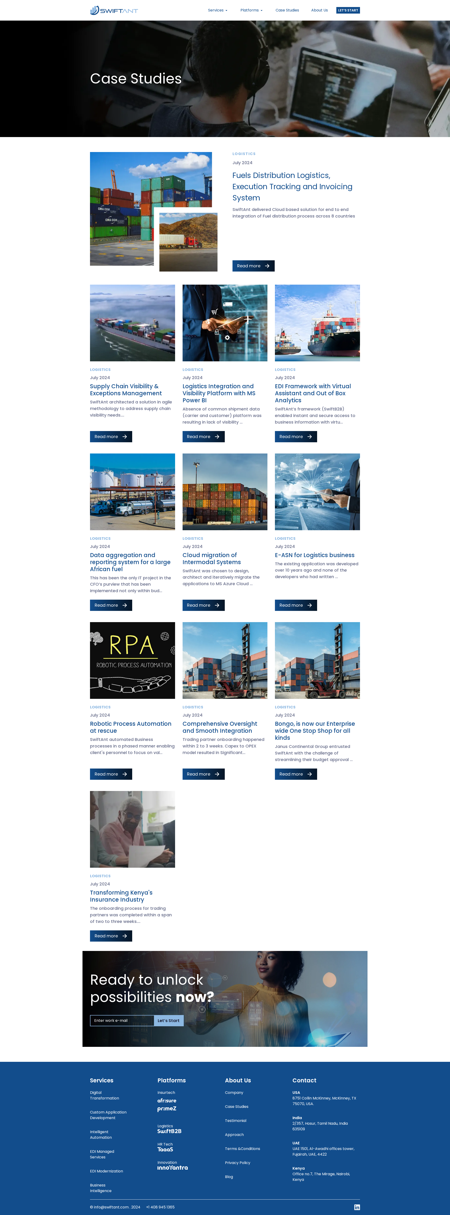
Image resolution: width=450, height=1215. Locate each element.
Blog (229, 1176)
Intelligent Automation (101, 1134)
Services (216, 10)
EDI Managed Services (102, 1154)
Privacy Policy (237, 1162)
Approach (234, 1134)
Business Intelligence (101, 1187)
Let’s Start (348, 10)
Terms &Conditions (242, 1148)
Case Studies (287, 10)
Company (234, 1092)
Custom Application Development (108, 1115)
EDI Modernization (106, 1171)
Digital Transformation (104, 1095)
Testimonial (235, 1120)
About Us (319, 10)
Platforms (249, 10)
